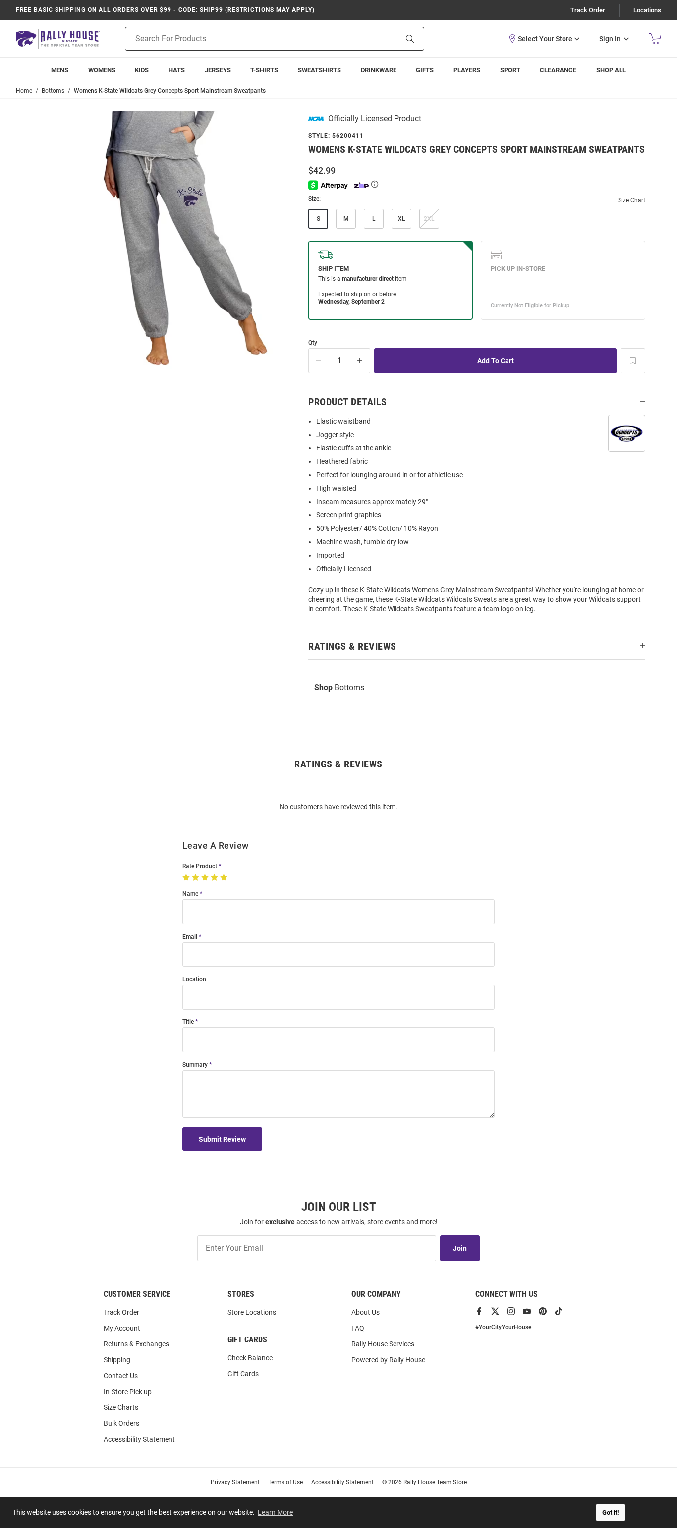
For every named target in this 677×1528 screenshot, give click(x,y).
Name (190, 894)
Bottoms (339, 687)
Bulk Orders (121, 1423)
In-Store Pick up (128, 1392)
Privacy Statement (235, 1482)
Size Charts (121, 1407)
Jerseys (218, 70)
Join (460, 1248)
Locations (647, 10)
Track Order (587, 10)
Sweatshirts (319, 70)
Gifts (425, 70)
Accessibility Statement (139, 1439)
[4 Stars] (215, 878)
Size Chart (631, 200)
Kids (142, 70)
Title (188, 1022)
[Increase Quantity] (360, 360)
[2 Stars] (196, 878)
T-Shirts (264, 70)
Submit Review (222, 1139)
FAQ (357, 1328)
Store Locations (251, 1312)
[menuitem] (467, 70)
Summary (195, 1065)
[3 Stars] (206, 878)
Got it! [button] (610, 1512)
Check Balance (250, 1358)
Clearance (558, 70)
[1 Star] (187, 878)
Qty (312, 343)
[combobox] (248, 38)
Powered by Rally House (388, 1360)
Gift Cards (243, 1374)
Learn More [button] (275, 1512)
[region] (476, 518)
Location (194, 979)
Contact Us (121, 1376)
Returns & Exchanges (136, 1344)
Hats (177, 70)
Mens (59, 70)
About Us (365, 1312)
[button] (543, 38)
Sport (510, 70)
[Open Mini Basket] (655, 39)
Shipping (117, 1360)
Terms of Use (285, 1482)
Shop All (611, 70)
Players (466, 70)
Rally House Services (382, 1344)
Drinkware (378, 70)
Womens (101, 70)
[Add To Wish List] (633, 360)
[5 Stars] (224, 878)
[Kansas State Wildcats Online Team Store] (58, 38)
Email (189, 937)
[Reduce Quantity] (318, 360)
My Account (122, 1328)
